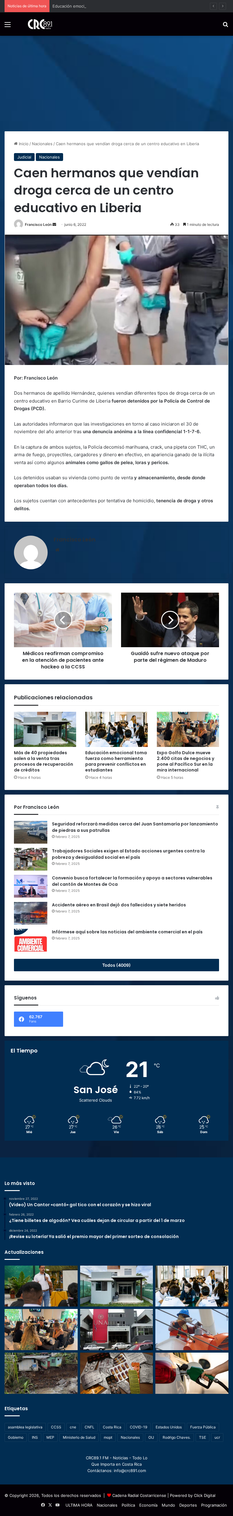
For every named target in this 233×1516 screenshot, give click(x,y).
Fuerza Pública (203, 1427)
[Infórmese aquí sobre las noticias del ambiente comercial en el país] (30, 940)
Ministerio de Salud (79, 1437)
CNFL (89, 1427)
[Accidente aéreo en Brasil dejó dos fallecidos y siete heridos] (30, 913)
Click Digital (204, 1495)
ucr (217, 1437)
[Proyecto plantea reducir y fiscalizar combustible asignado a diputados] (191, 1373)
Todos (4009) (116, 965)
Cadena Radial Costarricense (139, 1495)
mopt (108, 1437)
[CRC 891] (36, 24)
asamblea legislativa (25, 1427)
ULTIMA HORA (79, 1505)
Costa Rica (112, 1427)
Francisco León (38, 224)
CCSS (56, 1427)
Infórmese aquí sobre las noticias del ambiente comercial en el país (127, 932)
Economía (148, 1505)
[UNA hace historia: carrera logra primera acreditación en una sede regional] (116, 1329)
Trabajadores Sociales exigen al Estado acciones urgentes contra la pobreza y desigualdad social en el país (128, 854)
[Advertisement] (116, 81)
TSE (202, 1437)
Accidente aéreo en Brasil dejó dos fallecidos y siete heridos (119, 905)
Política (128, 1505)
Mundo (168, 1505)
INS (35, 1437)
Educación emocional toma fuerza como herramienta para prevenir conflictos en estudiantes (140, 6)
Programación (214, 1505)
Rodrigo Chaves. (177, 1437)
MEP (50, 1437)
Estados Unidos (169, 1427)
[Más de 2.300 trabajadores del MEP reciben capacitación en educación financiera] (41, 1286)
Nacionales (42, 143)
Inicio (23, 143)
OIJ (151, 1437)
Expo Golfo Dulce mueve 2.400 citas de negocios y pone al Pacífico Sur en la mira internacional (185, 761)
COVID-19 (138, 1427)
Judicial (24, 157)
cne (73, 1427)
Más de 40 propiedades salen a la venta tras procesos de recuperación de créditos (43, 761)
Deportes (188, 1505)
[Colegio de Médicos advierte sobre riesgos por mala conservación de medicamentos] (116, 1373)
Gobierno (15, 1437)
